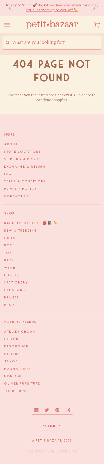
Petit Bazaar (49, 440)
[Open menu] (12, 24)
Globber (13, 354)
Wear (10, 268)
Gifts (9, 238)
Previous (12, 8)
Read (9, 305)
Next (92, 8)
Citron (11, 339)
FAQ (8, 174)
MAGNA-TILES (17, 369)
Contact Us (16, 196)
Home (9, 245)
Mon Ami (13, 376)
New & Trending (20, 230)
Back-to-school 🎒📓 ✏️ (31, 223)
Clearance (16, 290)
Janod (11, 361)
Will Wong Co (63, 451)
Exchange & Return (25, 166)
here (87, 95)
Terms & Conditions (25, 181)
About (11, 144)
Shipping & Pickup (22, 159)
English (49, 426)
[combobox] (56, 42)
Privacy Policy (20, 189)
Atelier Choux (19, 331)
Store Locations (22, 152)
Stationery (16, 282)
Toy (8, 253)
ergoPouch (16, 346)
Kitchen (12, 275)
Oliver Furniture (22, 383)
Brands (11, 297)
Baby (9, 260)
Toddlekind (16, 391)
